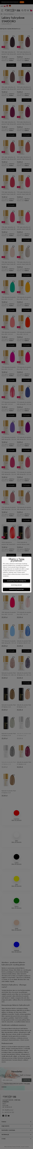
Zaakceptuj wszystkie (16, 589)
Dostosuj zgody (16, 585)
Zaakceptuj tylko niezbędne (16, 581)
